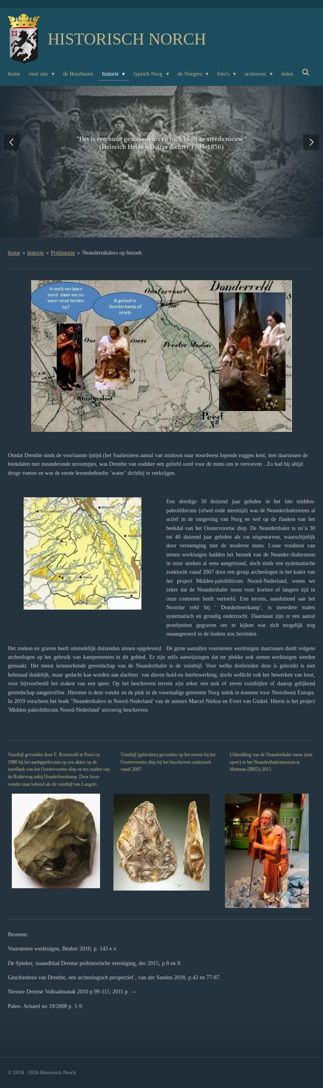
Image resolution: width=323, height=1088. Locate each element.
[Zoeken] (306, 73)
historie (35, 253)
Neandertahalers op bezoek (112, 253)
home (14, 253)
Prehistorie (63, 253)
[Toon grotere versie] (161, 356)
